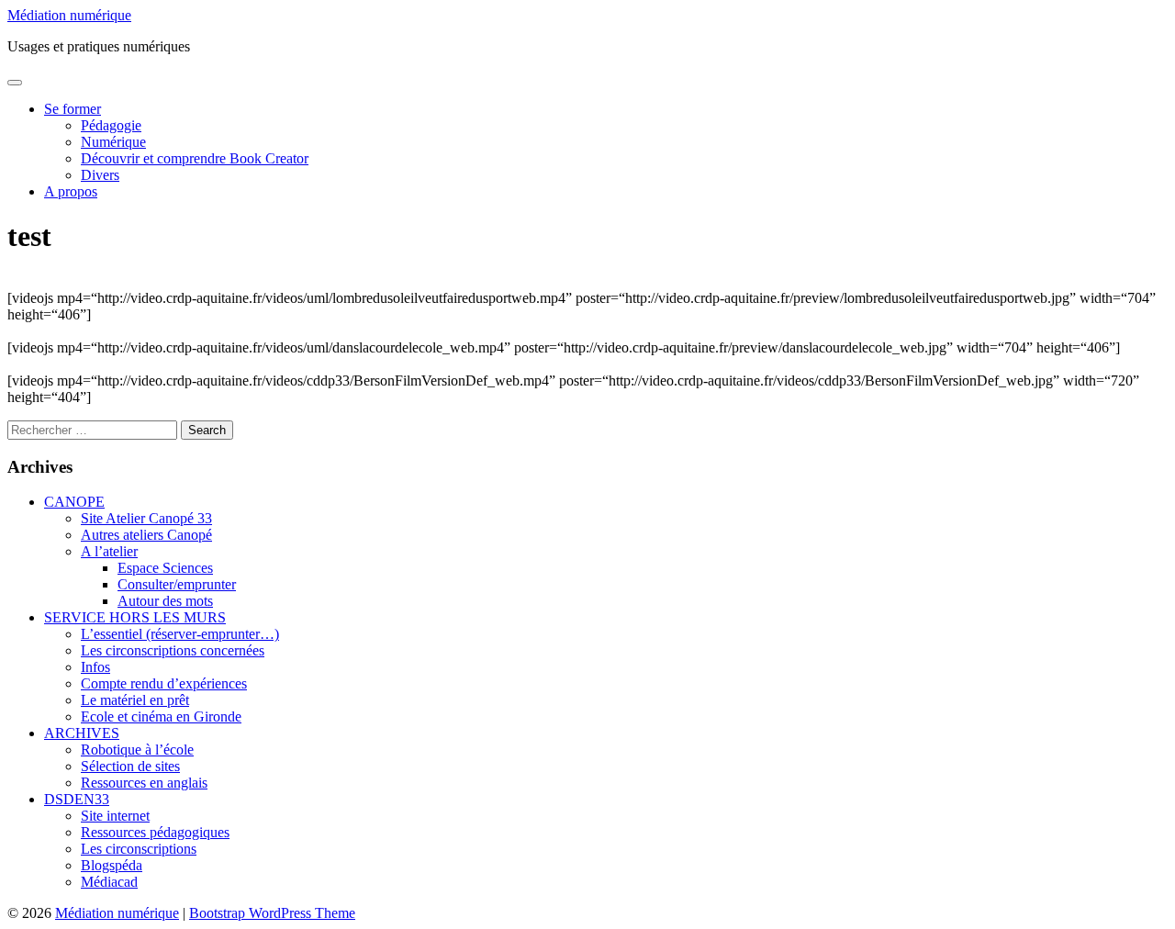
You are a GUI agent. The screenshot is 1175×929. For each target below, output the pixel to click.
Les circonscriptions (138, 848)
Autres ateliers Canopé (146, 535)
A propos (70, 191)
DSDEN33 (76, 799)
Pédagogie (111, 125)
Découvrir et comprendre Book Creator (194, 158)
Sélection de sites (130, 766)
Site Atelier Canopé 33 (146, 518)
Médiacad (109, 882)
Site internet (115, 815)
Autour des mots (165, 601)
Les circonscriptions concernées (172, 650)
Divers (100, 175)
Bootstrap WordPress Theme (272, 913)
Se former (72, 109)
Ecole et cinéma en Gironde (161, 716)
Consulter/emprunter (177, 584)
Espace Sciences (165, 568)
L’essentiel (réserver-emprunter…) (180, 634)
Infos (95, 667)
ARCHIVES (81, 733)
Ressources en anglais (144, 782)
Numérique (113, 142)
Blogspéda (111, 865)
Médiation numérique (69, 15)
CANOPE (74, 501)
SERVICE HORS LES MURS (135, 617)
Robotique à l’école (137, 749)
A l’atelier (109, 551)
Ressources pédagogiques (155, 832)
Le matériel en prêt (135, 700)
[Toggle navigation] (14, 82)
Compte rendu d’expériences (164, 683)
